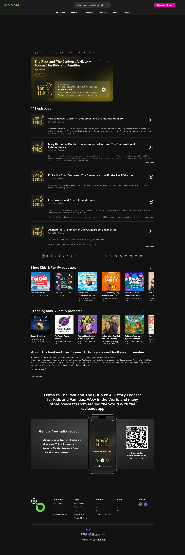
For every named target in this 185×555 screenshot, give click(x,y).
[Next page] (146, 256)
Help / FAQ (100, 511)
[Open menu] (179, 5)
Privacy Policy (79, 507)
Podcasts (74, 12)
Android (120, 511)
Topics (127, 12)
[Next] (151, 267)
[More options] (108, 61)
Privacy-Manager (80, 518)
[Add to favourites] (102, 61)
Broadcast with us (60, 514)
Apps (97, 507)
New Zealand (94, 530)
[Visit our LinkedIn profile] (140, 504)
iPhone (119, 504)
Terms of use (79, 504)
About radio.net (59, 504)
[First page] (34, 256)
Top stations (60, 12)
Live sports (88, 12)
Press (55, 507)
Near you (103, 12)
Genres (115, 12)
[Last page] (151, 256)
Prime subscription (103, 514)
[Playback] (104, 90)
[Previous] (144, 267)
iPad (118, 507)
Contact (99, 504)
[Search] (108, 5)
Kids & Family (40, 75)
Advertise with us (59, 511)
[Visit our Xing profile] (146, 504)
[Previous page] (39, 256)
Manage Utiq (79, 514)
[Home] (35, 53)
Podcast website (37, 369)
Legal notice (78, 511)
